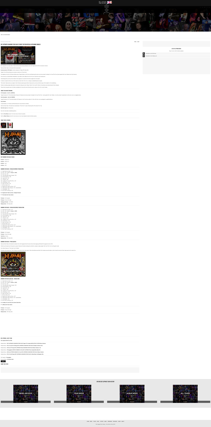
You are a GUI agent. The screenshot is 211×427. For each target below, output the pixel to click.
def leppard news (6, 34)
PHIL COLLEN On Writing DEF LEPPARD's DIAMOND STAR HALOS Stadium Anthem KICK (25, 345)
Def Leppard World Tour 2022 (6, 340)
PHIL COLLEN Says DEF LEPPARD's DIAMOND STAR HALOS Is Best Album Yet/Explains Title (25, 354)
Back (3, 361)
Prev (135, 41)
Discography (8, 357)
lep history (107, 7)
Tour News (6, 113)
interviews (106, 9)
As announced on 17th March (6, 70)
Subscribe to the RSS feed (151, 53)
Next (138, 41)
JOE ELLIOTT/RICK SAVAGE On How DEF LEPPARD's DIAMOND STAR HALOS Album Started (25, 352)
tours (94, 421)
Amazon (2, 159)
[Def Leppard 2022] (3, 127)
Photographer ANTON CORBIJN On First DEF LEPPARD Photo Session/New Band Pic (23, 349)
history (102, 421)
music (98, 421)
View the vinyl (3, 107)
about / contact (106, 12)
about (123, 421)
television (106, 10)
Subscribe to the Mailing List (151, 55)
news (106, 4)
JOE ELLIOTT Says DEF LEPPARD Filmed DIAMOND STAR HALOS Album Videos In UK (24, 347)
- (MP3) (14, 172)
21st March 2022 (10, 359)
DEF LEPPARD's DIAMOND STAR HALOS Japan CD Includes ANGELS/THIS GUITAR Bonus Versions (26, 343)
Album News (6, 116)
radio (107, 11)
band (106, 8)
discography (106, 6)
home (2, 34)
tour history (106, 5)
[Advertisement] (70, 370)
